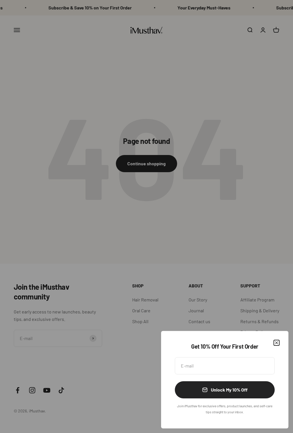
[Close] (276, 342)
